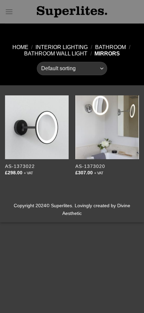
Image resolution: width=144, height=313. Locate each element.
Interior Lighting (61, 47)
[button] (9, 11)
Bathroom (110, 47)
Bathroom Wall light (55, 53)
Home (20, 47)
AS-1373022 (20, 166)
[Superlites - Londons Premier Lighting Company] (72, 11)
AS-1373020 (90, 166)
